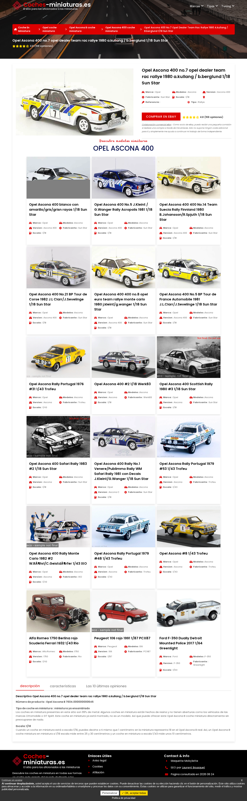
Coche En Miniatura (24, 29)
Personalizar (109, 793)
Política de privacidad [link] (123, 797)
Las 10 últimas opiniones (106, 686)
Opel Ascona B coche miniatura (82, 29)
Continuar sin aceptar (12, 780)
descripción (30, 686)
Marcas (195, 6)
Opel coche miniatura (50, 29)
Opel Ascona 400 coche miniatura (120, 29)
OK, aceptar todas (135, 793)
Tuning (226, 6)
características (63, 686)
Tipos (210, 6)
